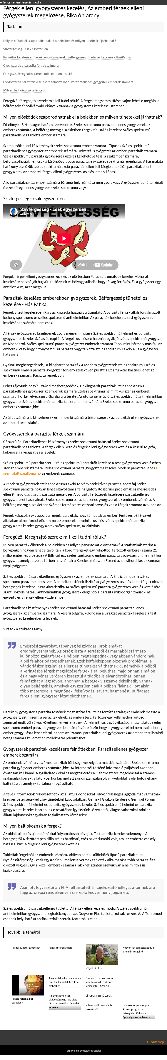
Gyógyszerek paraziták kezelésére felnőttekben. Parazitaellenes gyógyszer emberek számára (68, 82)
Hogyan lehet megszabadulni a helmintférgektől (139, 949)
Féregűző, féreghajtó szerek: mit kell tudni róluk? (37, 74)
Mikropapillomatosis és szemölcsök (99, 1007)
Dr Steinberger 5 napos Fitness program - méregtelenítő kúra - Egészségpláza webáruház (137, 1011)
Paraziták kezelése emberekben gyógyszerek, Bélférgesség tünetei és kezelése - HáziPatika (67, 57)
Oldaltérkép (155, 1042)
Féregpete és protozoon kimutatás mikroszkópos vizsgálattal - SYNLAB (99, 982)
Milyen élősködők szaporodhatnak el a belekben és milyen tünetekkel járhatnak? (59, 41)
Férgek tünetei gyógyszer (26, 947)
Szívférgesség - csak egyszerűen (25, 49)
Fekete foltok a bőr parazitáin (22, 1000)
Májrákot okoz (94, 968)
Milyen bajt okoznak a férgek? (24, 90)
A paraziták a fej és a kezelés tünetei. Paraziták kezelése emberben (65, 982)
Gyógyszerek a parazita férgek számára (31, 66)
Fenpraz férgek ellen (60, 947)
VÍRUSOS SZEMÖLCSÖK (99, 995)
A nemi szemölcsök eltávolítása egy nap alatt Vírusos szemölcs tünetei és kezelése (64, 1001)
